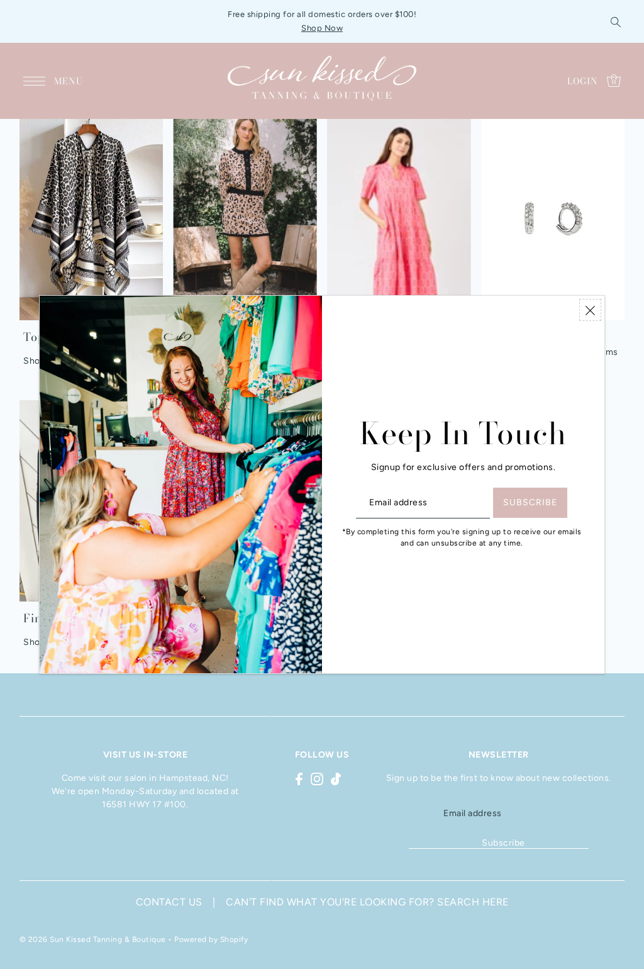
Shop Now (322, 28)
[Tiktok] (336, 778)
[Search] (615, 21)
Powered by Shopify (211, 939)
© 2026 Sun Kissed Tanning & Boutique (92, 939)
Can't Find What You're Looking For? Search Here (367, 902)
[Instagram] (317, 778)
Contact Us (169, 902)
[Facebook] (299, 778)
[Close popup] (590, 310)
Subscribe (503, 842)
